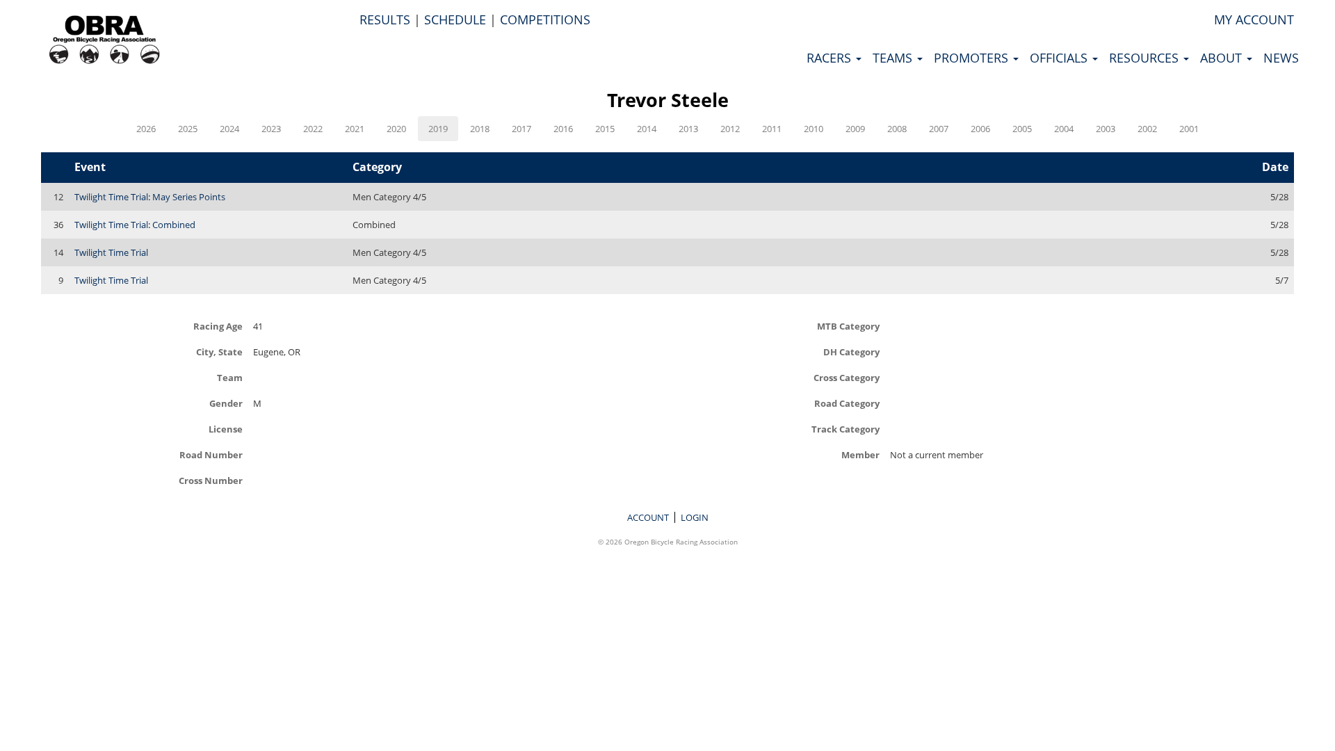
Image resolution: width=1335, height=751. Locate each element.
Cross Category (847, 377)
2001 (1189, 128)
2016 (563, 128)
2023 (271, 128)
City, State (219, 351)
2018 (480, 128)
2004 (1064, 128)
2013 (688, 128)
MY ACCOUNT (1254, 19)
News (1281, 57)
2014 (646, 128)
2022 (313, 128)
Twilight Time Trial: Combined (134, 224)
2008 (897, 128)
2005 (1022, 128)
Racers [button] (831, 57)
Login (695, 517)
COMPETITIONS (545, 19)
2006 (980, 128)
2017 (521, 128)
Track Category (845, 429)
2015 (605, 128)
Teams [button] (894, 57)
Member (860, 454)
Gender (226, 403)
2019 (438, 128)
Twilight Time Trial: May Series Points (149, 197)
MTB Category (848, 326)
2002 (1147, 128)
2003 (1105, 128)
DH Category (851, 351)
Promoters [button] (973, 57)
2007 (938, 128)
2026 (146, 128)
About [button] (1222, 57)
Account (648, 517)
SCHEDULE (455, 19)
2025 (187, 128)
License (226, 429)
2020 (396, 128)
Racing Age (218, 326)
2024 (229, 128)
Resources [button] (1145, 57)
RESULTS (384, 19)
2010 (813, 128)
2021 (354, 128)
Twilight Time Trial (111, 252)
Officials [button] (1060, 57)
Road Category (847, 403)
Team (230, 377)
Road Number (211, 454)
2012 (730, 128)
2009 (855, 128)
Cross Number (211, 480)
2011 (772, 128)
